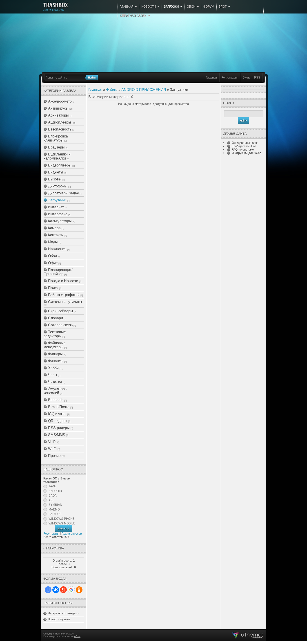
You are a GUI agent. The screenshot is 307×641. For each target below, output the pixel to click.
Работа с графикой (64, 295)
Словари (55, 318)
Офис (53, 263)
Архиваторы (58, 115)
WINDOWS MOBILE (62, 523)
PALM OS (55, 514)
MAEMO (54, 509)
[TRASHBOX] (55, 5)
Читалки (55, 382)
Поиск (53, 288)
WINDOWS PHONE (61, 518)
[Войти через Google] (71, 589)
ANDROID (55, 491)
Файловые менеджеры (55, 345)
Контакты (56, 235)
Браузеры (56, 147)
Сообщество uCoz (244, 146)
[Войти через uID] (48, 589)
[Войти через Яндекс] (63, 589)
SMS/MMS (56, 435)
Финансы (55, 361)
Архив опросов (72, 533)
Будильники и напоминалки (57, 156)
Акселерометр (60, 101)
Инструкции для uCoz (246, 153)
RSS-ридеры (59, 428)
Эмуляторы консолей (55, 391)
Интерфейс (57, 214)
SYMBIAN (55, 504)
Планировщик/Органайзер (58, 272)
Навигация (57, 249)
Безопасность (59, 129)
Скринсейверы (60, 311)
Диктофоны (57, 186)
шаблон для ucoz (248, 635)
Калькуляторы (60, 221)
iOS (51, 500)
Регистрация (229, 77)
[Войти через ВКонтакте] (55, 589)
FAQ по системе (243, 149)
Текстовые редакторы (55, 334)
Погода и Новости (63, 281)
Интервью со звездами (63, 613)
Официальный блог (245, 142)
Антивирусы (58, 108)
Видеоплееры (59, 165)
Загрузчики (57, 200)
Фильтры (55, 354)
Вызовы (55, 179)
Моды (53, 242)
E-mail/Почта (58, 407)
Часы (52, 375)
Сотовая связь (60, 325)
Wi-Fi (52, 449)
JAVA (52, 486)
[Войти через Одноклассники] (79, 589)
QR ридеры (57, 421)
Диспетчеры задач (63, 193)
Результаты (51, 533)
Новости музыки (59, 619)
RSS (257, 77)
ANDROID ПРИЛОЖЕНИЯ (143, 90)
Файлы (112, 90)
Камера (54, 228)
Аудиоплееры (59, 122)
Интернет (56, 207)
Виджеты (55, 172)
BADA (53, 495)
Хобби (53, 368)
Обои (52, 256)
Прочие (54, 456)
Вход (246, 77)
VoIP (52, 442)
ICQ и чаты (57, 414)
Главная (211, 77)
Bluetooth (55, 400)
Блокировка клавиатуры (56, 138)
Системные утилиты (65, 302)
